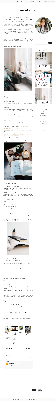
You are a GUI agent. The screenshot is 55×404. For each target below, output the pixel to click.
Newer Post (9, 348)
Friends (27, 1)
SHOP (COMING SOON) (42, 394)
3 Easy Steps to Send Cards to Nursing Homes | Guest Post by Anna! (43, 84)
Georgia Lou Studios (38, 399)
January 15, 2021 (15, 363)
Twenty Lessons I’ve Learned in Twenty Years (21, 333)
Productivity (43, 115)
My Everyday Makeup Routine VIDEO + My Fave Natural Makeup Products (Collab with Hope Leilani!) (15, 337)
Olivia (10, 363)
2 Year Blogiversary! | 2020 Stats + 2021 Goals (43, 102)
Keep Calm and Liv (23, 399)
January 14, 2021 (13, 355)
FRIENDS (40, 391)
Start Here (16, 1)
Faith (43, 117)
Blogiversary (16, 17)
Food (43, 119)
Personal (26, 17)
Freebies (33, 1)
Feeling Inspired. (28, 334)
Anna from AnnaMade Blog (19, 28)
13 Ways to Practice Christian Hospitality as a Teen (15, 127)
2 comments (22, 21)
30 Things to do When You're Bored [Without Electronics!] (43, 66)
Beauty (43, 123)
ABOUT (39, 389)
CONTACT (40, 390)
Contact (39, 1)
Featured (21, 17)
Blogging (10, 17)
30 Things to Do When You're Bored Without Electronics (16, 134)
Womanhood (43, 121)
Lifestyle (43, 111)
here (28, 29)
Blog (22, 1)
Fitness (43, 127)
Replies (8, 361)
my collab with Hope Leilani (14, 269)
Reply (7, 359)
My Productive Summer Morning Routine (7, 336)
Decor (43, 125)
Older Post (27, 348)
